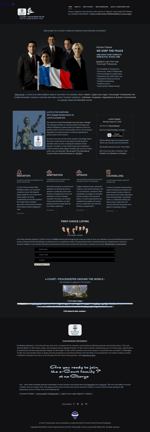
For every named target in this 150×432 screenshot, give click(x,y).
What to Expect (88, 7)
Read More (20, 213)
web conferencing (102, 7)
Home (70, 7)
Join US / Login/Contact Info (120, 7)
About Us (77, 7)
